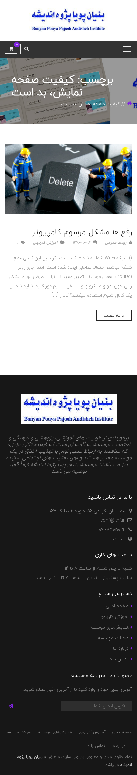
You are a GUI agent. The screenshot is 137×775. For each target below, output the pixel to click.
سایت (119, 539)
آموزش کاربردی (45, 242)
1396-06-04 (82, 242)
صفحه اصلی (117, 606)
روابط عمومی (116, 242)
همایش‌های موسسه (109, 627)
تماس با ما (118, 659)
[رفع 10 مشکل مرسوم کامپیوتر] (68, 179)
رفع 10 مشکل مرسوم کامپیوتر (82, 232)
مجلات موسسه (113, 638)
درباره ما (120, 648)
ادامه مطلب (114, 315)
